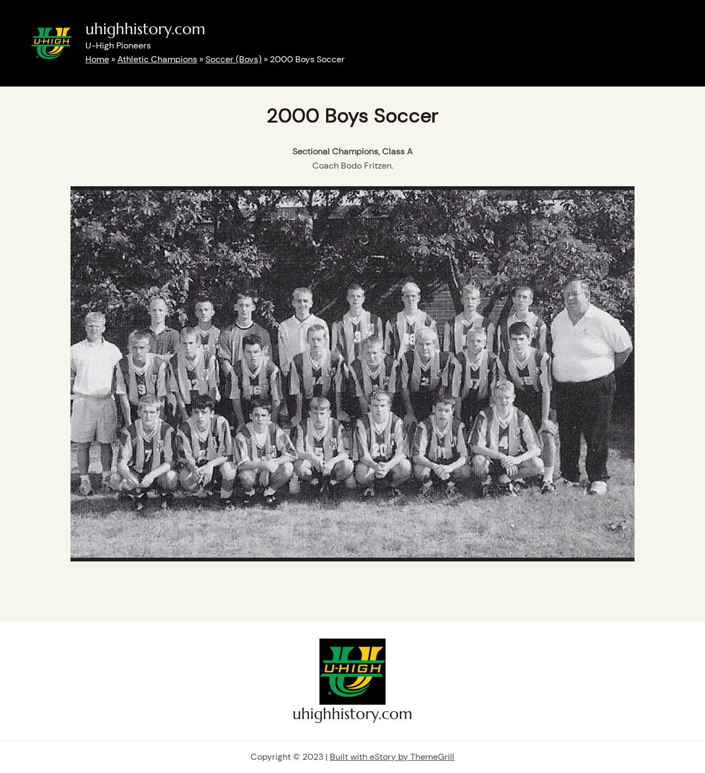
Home (97, 59)
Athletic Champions (157, 59)
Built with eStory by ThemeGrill (392, 757)
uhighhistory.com (145, 29)
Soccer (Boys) (233, 59)
